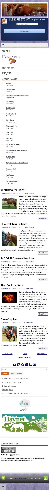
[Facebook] (27, 365)
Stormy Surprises (9, 319)
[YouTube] (15, 365)
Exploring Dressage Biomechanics (17, 95)
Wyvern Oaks (10, 157)
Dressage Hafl (11, 169)
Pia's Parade (10, 175)
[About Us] (11, 64)
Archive (19, 373)
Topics (12, 373)
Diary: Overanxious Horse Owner (17, 163)
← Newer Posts (7, 354)
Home (25, 354)
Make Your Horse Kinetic (12, 285)
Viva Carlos (9, 138)
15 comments (29, 193)
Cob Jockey (10, 101)
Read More (43, 219)
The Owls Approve (12, 181)
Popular (5, 373)
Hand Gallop (10, 120)
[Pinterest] (23, 365)
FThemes (18, 485)
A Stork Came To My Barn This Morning (15, 378)
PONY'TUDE (10, 132)
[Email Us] (35, 365)
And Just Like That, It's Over (11, 382)
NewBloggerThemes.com (35, 487)
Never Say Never (7, 390)
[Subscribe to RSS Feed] (30, 365)
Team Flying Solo (20, 478)
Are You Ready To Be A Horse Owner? (15, 393)
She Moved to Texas (13, 144)
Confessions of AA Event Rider (16, 151)
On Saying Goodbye (9, 386)
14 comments (29, 227)
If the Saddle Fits (11, 126)
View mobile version (24, 357)
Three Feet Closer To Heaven (14, 224)
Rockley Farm (10, 108)
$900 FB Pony (10, 89)
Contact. (8, 83)
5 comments (28, 288)
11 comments (29, 261)
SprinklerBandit (11, 114)
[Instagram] (19, 365)
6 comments (28, 323)
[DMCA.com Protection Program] (8, 453)
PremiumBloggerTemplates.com (15, 487)
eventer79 (6, 193)
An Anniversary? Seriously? (13, 190)
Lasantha (37, 485)
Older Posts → (42, 354)
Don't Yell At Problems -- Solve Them (17, 258)
